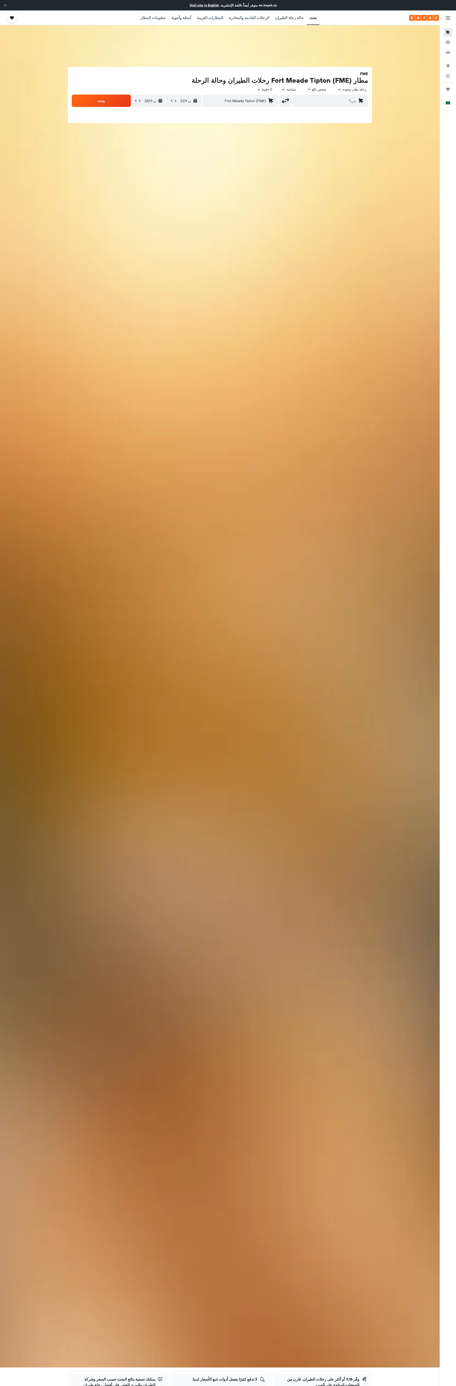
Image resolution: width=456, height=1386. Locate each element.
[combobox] (351, 89)
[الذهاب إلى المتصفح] (448, 66)
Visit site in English (204, 5)
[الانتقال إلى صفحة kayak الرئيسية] (424, 18)
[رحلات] (448, 89)
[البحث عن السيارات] (448, 52)
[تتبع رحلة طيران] (448, 76)
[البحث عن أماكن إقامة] (448, 42)
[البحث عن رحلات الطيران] (448, 32)
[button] (5, 5)
